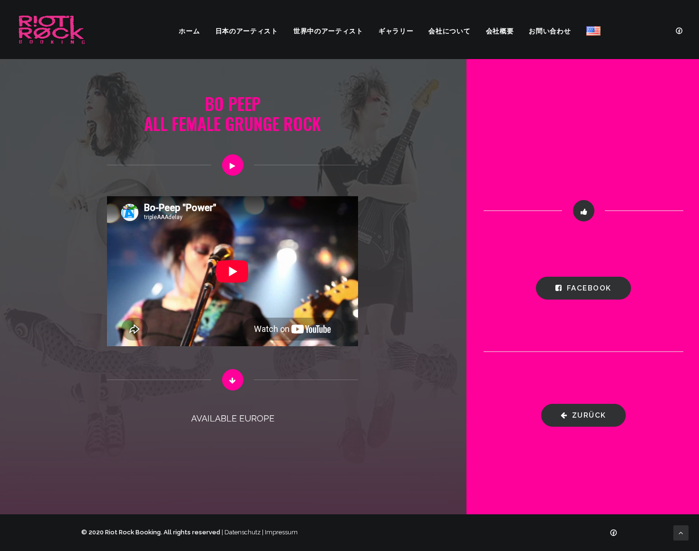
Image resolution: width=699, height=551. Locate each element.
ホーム (189, 30)
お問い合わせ (550, 30)
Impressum (281, 532)
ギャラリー (396, 30)
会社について (449, 30)
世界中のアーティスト (328, 30)
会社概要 (500, 30)
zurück (589, 415)
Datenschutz (242, 532)
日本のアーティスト (246, 30)
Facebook (589, 288)
